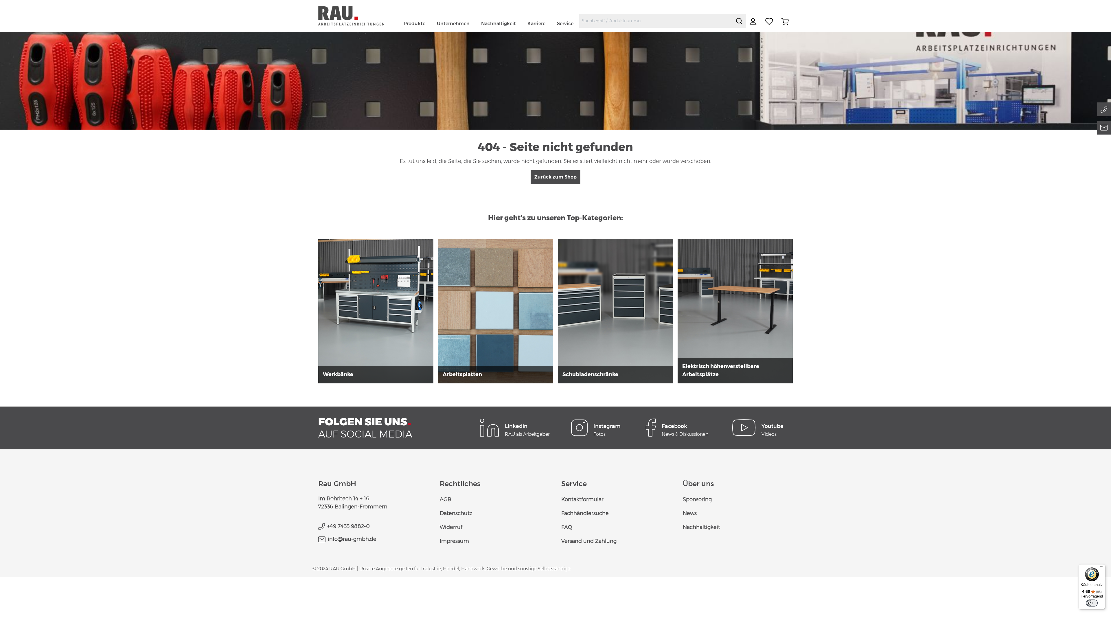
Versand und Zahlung (589, 541)
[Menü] (1101, 567)
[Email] (1104, 128)
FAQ (566, 527)
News (690, 513)
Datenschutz (456, 513)
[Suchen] (739, 21)
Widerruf (451, 527)
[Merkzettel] (769, 21)
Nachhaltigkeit (701, 527)
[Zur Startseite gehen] (358, 15)
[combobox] (656, 21)
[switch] (1092, 603)
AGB (445, 499)
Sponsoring (697, 499)
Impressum (454, 541)
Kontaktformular (582, 499)
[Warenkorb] (785, 21)
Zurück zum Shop (555, 177)
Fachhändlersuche (585, 513)
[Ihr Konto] (753, 21)
